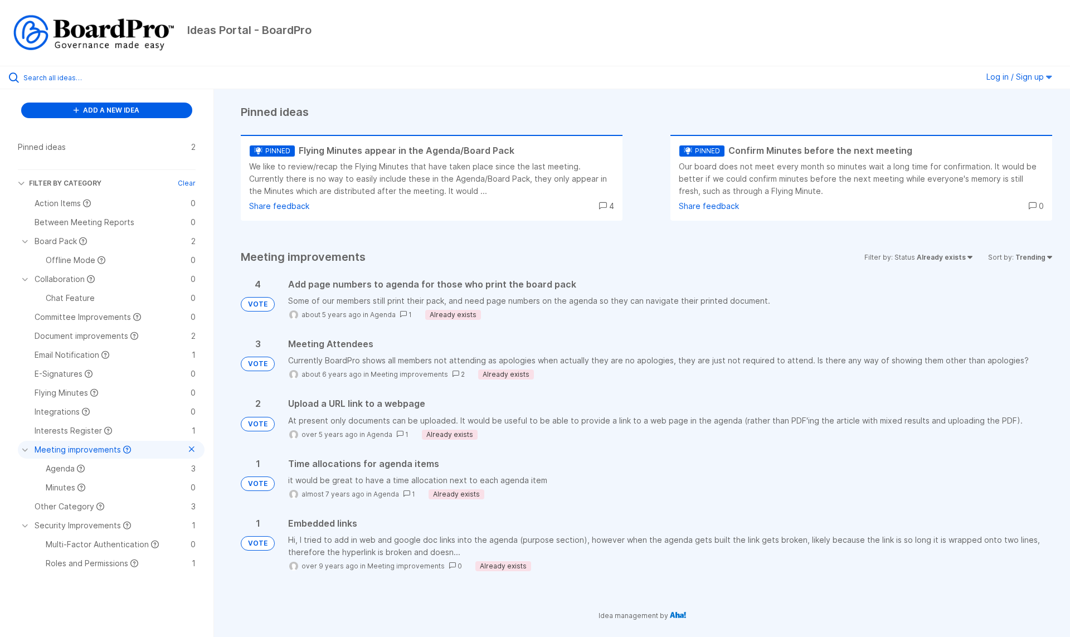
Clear (187, 183)
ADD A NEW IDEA (110, 110)
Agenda (383, 314)
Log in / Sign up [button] (1016, 76)
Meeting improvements (409, 374)
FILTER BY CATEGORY (65, 183)
